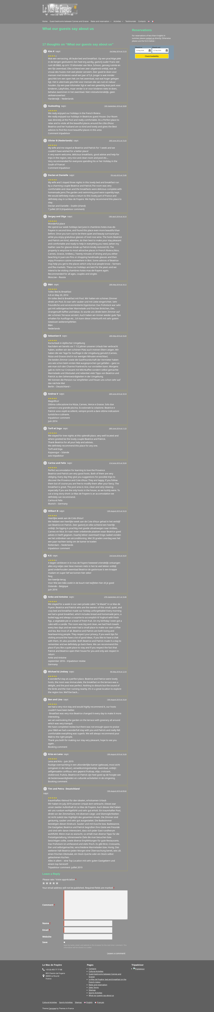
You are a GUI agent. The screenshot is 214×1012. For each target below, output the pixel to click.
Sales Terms (94, 987)
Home (44, 21)
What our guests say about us (101, 995)
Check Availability (152, 56)
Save (44, 942)
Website (46, 936)
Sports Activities (95, 993)
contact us (150, 38)
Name (46, 923)
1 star (44, 883)
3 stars (50, 883)
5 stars (57, 883)
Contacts (142, 21)
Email (46, 929)
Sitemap (92, 990)
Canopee (52, 1008)
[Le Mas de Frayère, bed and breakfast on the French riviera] (59, 10)
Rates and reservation (100, 21)
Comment (48, 904)
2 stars (47, 883)
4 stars (54, 883)
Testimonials (130, 21)
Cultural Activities (96, 971)
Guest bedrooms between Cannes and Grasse (69, 21)
